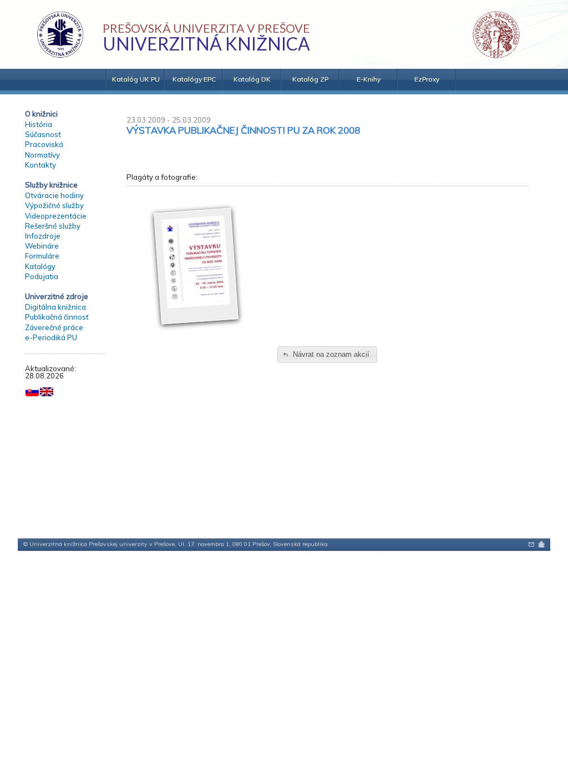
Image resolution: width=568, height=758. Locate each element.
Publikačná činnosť (57, 316)
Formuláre (42, 255)
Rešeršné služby (52, 225)
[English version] (46, 392)
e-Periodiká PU (51, 337)
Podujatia (41, 276)
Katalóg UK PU (136, 79)
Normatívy (42, 154)
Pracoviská (44, 144)
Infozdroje (42, 235)
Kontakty (40, 164)
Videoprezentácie (56, 215)
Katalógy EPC (194, 79)
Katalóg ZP (310, 79)
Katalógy (40, 266)
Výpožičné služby (54, 205)
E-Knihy (369, 79)
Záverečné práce (54, 327)
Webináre (42, 245)
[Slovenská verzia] (32, 392)
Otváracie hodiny (54, 195)
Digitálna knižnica (55, 306)
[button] (327, 354)
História (38, 124)
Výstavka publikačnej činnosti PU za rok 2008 (243, 130)
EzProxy (426, 79)
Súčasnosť (43, 134)
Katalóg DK (252, 79)
